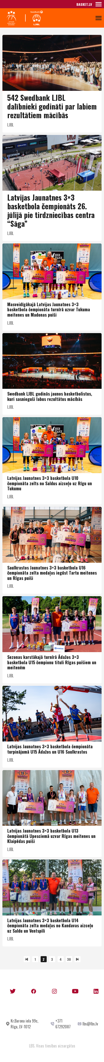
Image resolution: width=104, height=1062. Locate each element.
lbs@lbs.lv (90, 1024)
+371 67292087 (63, 1024)
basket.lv (84, 4)
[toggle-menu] (99, 4)
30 (69, 959)
